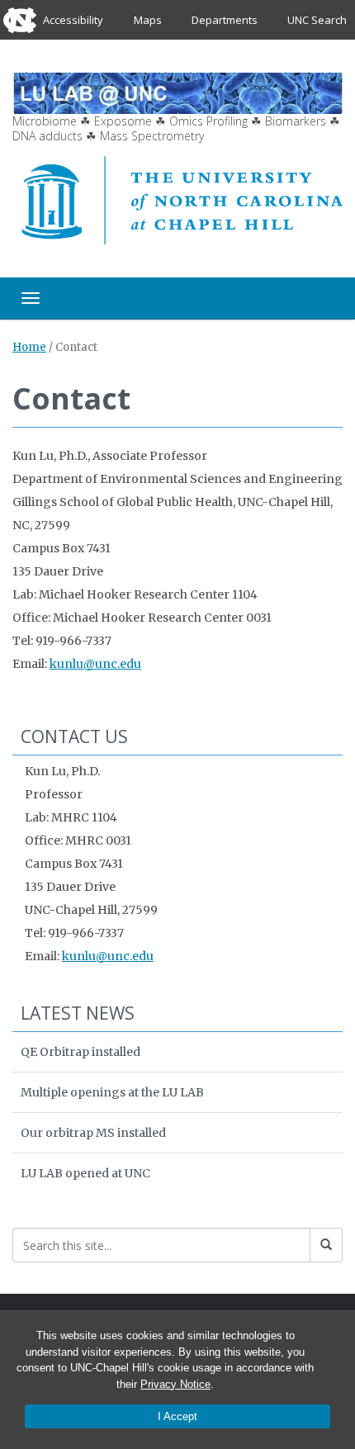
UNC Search (317, 19)
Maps (148, 19)
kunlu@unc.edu (95, 663)
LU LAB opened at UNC (85, 1173)
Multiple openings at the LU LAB (112, 1092)
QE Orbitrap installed (80, 1051)
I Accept (177, 1416)
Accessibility (73, 19)
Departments (225, 19)
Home (29, 347)
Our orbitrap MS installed (93, 1132)
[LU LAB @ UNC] (177, 92)
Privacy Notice (175, 1384)
